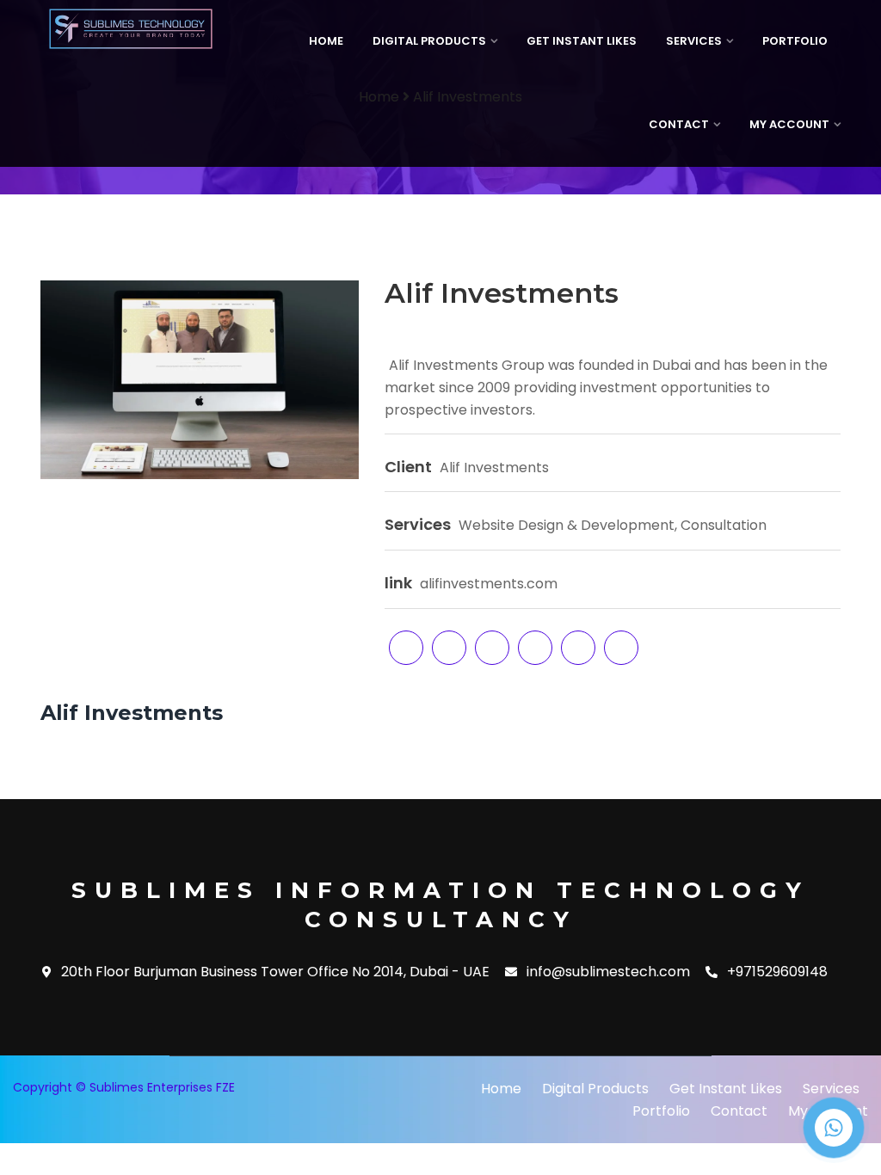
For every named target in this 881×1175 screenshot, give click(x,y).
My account (789, 124)
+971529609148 (777, 972)
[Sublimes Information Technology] (130, 29)
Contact (679, 124)
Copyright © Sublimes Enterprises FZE (124, 1087)
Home (326, 41)
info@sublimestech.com (608, 972)
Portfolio (795, 41)
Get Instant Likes (582, 41)
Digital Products (429, 41)
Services (694, 41)
